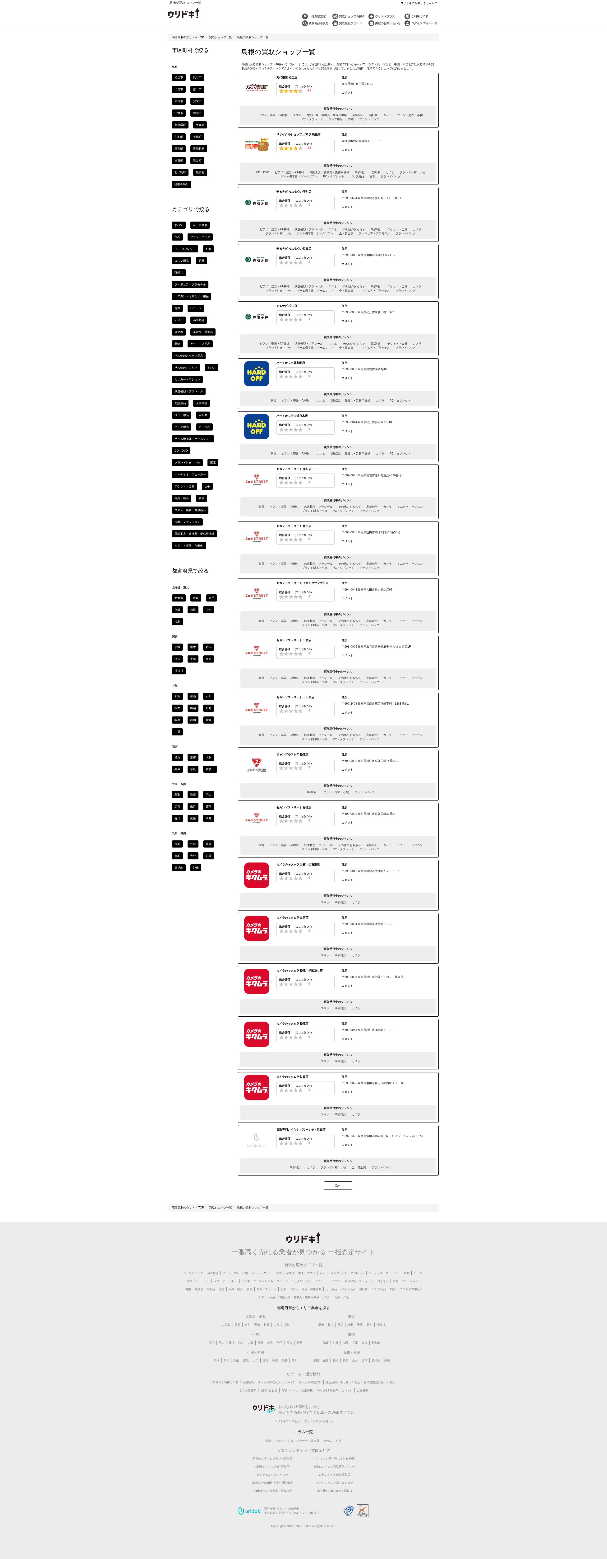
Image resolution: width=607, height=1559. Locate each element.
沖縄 (196, 867)
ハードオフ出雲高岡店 (290, 363)
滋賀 (177, 757)
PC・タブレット (312, 119)
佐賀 (193, 844)
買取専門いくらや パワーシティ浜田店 (301, 1129)
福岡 (177, 844)
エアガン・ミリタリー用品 (192, 296)
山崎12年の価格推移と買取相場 (272, 1482)
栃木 (193, 647)
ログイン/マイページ (424, 23)
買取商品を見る (319, 23)
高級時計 (358, 115)
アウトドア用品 (200, 344)
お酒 (208, 249)
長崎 (209, 844)
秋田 (193, 609)
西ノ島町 (180, 172)
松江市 (179, 77)
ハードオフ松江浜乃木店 (292, 415)
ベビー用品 (182, 415)
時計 (268, 1440)
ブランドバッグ (369, 119)
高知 (209, 818)
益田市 (197, 89)
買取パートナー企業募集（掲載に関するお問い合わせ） (317, 1390)
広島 (177, 806)
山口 (193, 806)
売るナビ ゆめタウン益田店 (293, 248)
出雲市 (179, 89)
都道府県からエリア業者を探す (303, 1308)
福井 (177, 708)
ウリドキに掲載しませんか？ (418, 3)
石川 (209, 696)
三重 (177, 732)
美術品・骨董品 (203, 332)
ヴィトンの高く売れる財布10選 (334, 1458)
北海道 (179, 598)
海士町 (197, 160)
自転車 (373, 115)
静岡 (193, 720)
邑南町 (179, 148)
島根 (226, 1360)
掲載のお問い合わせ (388, 23)
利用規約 (248, 1382)
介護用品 (180, 403)
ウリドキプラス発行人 (318, 1421)
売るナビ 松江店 (286, 306)
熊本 (177, 856)
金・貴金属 (346, 233)
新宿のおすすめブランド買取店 (272, 1458)
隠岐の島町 (182, 184)
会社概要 (362, 1390)
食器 (201, 498)
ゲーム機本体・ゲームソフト (299, 176)
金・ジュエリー (262, 1273)
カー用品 (204, 427)
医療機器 (201, 403)
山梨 (193, 708)
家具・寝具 (182, 498)
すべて (179, 225)
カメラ (387, 115)
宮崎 (209, 856)
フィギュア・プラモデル (374, 233)
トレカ (211, 367)
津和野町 (198, 148)
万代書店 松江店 (286, 77)
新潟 (177, 696)
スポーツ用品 (266, 1297)
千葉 (193, 659)
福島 (177, 621)
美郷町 (197, 136)
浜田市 (197, 77)
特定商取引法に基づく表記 (343, 1382)
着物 (177, 344)
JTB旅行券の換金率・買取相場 (272, 1491)
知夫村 (200, 172)
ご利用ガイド (419, 16)
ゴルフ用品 (335, 119)
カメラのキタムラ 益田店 (292, 1076)
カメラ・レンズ (329, 1273)
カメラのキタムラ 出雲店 (292, 917)
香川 (177, 818)
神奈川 (179, 671)
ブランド (281, 1440)
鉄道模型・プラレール (308, 229)
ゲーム (418, 1273)
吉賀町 (179, 160)
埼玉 (177, 659)
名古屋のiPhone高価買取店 (334, 1491)
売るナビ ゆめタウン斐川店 (293, 191)
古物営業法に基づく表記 (379, 1382)
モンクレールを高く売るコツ (334, 1482)
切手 (207, 486)
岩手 (211, 598)
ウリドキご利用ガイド (224, 1382)
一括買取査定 (317, 16)
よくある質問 (247, 1390)
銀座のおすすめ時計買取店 (272, 1466)
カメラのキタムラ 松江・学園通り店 (299, 970)
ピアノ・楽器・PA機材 (273, 115)
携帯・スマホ (306, 1273)
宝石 (177, 237)
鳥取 (177, 794)
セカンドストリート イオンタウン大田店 (302, 583)
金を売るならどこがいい (272, 1474)
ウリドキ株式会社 (288, 1508)
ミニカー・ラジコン (410, 506)
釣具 (201, 260)
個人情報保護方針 (310, 1382)
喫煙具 (179, 272)
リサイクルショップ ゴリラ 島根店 (298, 134)
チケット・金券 (397, 229)
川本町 (179, 136)
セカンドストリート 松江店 (293, 807)
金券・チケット (266, 1289)
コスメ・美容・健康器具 (190, 510)
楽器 (222, 1289)
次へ (338, 1185)
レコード (196, 308)
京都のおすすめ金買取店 (334, 1474)
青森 (196, 598)
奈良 (193, 769)
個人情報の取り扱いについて (276, 1382)
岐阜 (177, 720)
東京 (209, 659)
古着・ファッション (187, 522)
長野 (209, 708)
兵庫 (177, 769)
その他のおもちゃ (353, 229)
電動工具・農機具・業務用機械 (327, 115)
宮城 (177, 609)
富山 (193, 696)
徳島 (209, 806)
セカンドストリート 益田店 (293, 526)
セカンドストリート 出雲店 (293, 640)
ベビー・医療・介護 (336, 1297)
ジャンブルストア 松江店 (292, 754)
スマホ (297, 115)
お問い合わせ (268, 1390)
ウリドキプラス (385, 16)
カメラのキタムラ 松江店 (292, 1023)
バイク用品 (182, 427)
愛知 (209, 720)
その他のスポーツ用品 (189, 355)
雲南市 (197, 113)
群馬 (209, 647)
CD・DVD (262, 172)
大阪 (209, 757)
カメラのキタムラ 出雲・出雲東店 (298, 864)
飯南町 (200, 125)
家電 (273, 400)
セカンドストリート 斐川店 (293, 469)
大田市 (179, 101)
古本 (351, 119)
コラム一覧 (303, 1432)
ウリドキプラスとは (287, 1421)
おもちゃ (383, 1281)
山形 (209, 609)
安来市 (197, 101)
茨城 (177, 647)
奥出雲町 (180, 125)
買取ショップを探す (352, 16)
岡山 (209, 794)
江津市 (179, 113)
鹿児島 (179, 867)
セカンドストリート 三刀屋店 (295, 697)
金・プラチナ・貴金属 (305, 1440)
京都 (193, 757)
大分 (193, 856)
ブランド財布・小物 (410, 115)
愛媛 (193, 818)
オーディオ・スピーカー (190, 474)
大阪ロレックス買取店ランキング (334, 1466)
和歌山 (210, 769)
